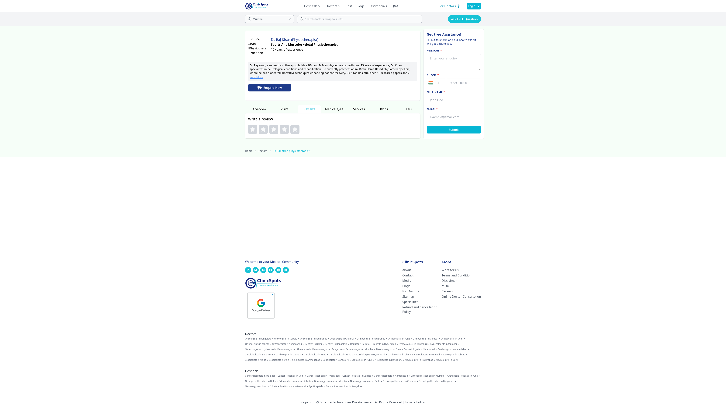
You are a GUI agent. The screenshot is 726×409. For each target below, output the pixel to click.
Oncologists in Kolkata (285, 338)
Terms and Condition (457, 275)
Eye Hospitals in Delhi (320, 386)
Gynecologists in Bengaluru (413, 344)
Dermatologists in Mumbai (359, 349)
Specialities (410, 302)
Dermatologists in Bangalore (327, 349)
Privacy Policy (415, 402)
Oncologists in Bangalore (258, 338)
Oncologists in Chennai (342, 338)
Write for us (450, 270)
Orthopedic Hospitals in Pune (462, 375)
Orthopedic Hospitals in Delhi (260, 381)
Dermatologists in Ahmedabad (293, 349)
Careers (447, 291)
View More (256, 77)
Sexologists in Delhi (279, 359)
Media (406, 281)
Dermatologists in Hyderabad (419, 349)
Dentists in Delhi (313, 344)
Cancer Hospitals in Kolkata (356, 375)
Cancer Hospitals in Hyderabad (323, 375)
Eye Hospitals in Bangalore (348, 386)
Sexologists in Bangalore (336, 359)
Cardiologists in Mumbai (288, 354)
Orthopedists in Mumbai (425, 338)
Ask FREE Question (464, 19)
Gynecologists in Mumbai (443, 344)
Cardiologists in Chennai (400, 354)
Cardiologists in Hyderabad (370, 354)
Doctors (264, 151)
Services (359, 109)
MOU (445, 286)
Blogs (361, 6)
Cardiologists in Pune (315, 354)
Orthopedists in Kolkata (257, 344)
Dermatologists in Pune (388, 349)
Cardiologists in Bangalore (259, 354)
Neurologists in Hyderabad (419, 359)
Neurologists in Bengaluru (388, 359)
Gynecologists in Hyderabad (260, 349)
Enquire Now (272, 88)
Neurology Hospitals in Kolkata (261, 386)
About (406, 270)
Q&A (395, 6)
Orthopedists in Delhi (452, 338)
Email (432, 109)
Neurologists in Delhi (447, 359)
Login (471, 6)
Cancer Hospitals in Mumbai (260, 375)
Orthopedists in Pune (399, 338)
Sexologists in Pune (362, 359)
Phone (433, 75)
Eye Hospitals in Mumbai (293, 386)
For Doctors (410, 291)
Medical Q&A (334, 109)
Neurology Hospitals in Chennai (399, 381)
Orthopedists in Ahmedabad (287, 344)
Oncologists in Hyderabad (313, 338)
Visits (284, 109)
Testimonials (378, 6)
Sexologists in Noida (255, 359)
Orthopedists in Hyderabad (371, 338)
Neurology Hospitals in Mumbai (330, 381)
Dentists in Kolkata (360, 344)
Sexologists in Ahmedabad (306, 359)
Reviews (309, 109)
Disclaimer (449, 281)
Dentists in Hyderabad (384, 344)
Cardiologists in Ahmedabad (452, 349)
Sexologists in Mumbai (428, 354)
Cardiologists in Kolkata (341, 354)
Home (250, 151)
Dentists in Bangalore (336, 344)
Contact (407, 275)
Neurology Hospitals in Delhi (365, 381)
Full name (436, 92)
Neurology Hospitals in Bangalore (436, 381)
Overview (259, 109)
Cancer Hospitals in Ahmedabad (391, 375)
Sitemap (408, 296)
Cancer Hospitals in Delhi (291, 375)
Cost (349, 6)
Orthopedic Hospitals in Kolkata (294, 381)
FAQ (409, 109)
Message (434, 50)
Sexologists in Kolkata (454, 354)
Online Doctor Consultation (461, 296)
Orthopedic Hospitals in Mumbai (427, 375)
